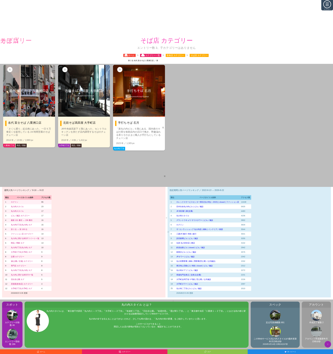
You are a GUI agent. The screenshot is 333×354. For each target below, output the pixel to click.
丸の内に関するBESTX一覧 (22, 275)
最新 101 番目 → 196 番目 (22, 220)
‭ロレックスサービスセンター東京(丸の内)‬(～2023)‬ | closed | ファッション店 (207, 202)
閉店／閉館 (21, 145)
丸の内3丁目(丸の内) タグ (21, 225)
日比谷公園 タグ (17, 279)
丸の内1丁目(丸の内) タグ (21, 270)
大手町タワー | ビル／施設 (187, 284)
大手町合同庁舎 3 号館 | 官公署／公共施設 (193, 279)
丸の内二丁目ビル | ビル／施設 (189, 288)
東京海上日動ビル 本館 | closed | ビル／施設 (194, 266)
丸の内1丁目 (119, 148)
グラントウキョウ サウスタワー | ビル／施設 (194, 220)
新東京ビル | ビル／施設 (186, 252)
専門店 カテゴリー (18, 266)
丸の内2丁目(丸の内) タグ (21, 247)
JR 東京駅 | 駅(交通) (184, 211)
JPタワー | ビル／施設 (185, 257)
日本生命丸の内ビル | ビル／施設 (189, 206)
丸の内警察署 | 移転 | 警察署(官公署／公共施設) (195, 261)
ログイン (14, 202)
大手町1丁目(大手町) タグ (21, 252)
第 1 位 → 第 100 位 (19, 229)
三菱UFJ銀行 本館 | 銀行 (186, 234)
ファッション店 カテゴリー (22, 234)
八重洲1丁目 (9, 145)
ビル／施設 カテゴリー (20, 216)
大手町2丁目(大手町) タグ (21, 288)
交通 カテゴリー (17, 257)
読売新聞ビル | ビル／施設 (187, 238)
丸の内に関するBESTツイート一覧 (25, 238)
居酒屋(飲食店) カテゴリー (22, 284)
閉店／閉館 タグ (17, 243)
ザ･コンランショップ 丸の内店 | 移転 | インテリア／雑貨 (199, 229)
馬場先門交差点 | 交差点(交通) (188, 275)
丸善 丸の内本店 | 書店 (185, 243)
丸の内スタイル (17, 206)
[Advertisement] (166, 18)
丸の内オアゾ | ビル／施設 (187, 270)
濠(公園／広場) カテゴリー (22, 261)
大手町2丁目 (64, 145)
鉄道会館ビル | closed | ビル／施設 (190, 247)
